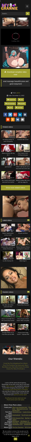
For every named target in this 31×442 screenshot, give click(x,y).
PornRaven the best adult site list (15, 398)
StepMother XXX (17, 424)
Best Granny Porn (20, 367)
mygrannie (12, 99)
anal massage (11, 103)
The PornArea (10, 365)
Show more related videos (15, 188)
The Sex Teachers (18, 427)
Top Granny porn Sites (21, 365)
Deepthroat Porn (18, 363)
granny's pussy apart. (20, 394)
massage (19, 107)
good (10, 107)
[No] (29, 435)
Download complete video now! (16, 73)
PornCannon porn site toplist (15, 400)
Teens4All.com (16, 412)
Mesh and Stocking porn (19, 407)
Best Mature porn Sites (8, 367)
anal (21, 99)
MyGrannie (15, 421)
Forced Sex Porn (8, 363)
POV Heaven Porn (18, 418)
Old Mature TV (24, 421)
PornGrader (20, 369)
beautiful (22, 103)
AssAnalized (16, 415)
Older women (10, 386)
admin (18, 93)
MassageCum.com (22, 409)
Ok (15, 439)
